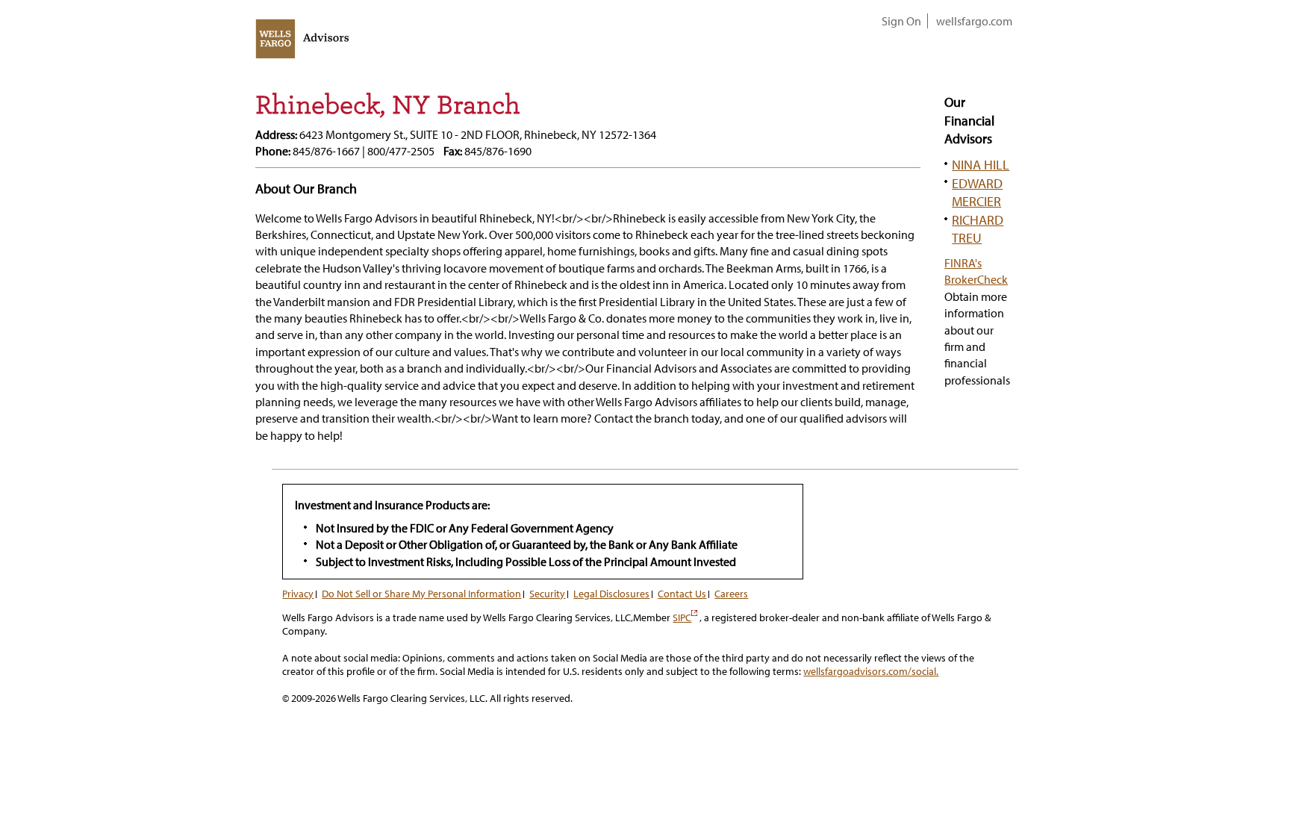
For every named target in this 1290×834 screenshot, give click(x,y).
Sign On (901, 20)
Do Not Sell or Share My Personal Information (421, 593)
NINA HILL (980, 164)
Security (547, 593)
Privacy (298, 593)
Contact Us (682, 593)
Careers (731, 593)
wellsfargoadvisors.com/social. (870, 671)
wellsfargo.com (974, 20)
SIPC (685, 617)
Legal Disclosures (611, 593)
